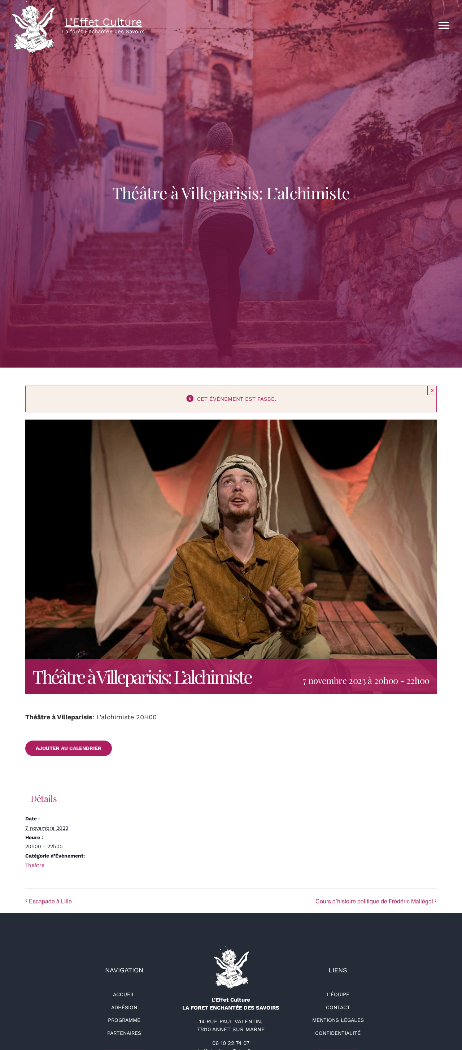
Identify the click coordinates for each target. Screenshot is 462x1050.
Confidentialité (338, 1033)
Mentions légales (338, 1020)
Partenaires (124, 1033)
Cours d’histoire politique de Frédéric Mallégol (374, 901)
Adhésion (124, 1007)
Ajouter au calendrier (68, 748)
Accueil (124, 994)
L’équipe (338, 994)
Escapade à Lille (50, 901)
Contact (338, 1007)
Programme (124, 1020)
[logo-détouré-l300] (231, 948)
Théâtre (34, 865)
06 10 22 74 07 (230, 1043)
